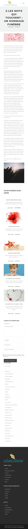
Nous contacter (8, 477)
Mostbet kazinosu (8, 417)
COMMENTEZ (7, 323)
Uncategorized (8, 441)
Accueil (6, 468)
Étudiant (6, 497)
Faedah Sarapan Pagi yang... (14, 199)
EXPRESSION (17, 26)
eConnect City (21, 527)
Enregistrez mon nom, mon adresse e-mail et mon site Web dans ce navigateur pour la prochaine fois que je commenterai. (13, 355)
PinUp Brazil (7, 425)
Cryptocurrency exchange (10, 386)
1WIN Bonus (7, 371)
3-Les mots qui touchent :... (14, 278)
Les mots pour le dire (14, 253)
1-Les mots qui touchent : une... (14, 304)
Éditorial (6, 493)
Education (7, 394)
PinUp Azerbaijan (8, 422)
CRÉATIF (6, 384)
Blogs (6, 481)
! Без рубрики (17, 207)
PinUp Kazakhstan (8, 428)
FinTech (6, 399)
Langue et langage (8, 509)
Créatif (6, 495)
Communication (8, 507)
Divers (6, 514)
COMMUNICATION (9, 381)
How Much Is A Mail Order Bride (11, 404)
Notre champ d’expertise (9, 470)
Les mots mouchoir (14, 226)
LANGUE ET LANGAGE (9, 410)
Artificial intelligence (9, 376)
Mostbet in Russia (8, 415)
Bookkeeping (7, 379)
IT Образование (8, 407)
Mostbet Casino (8, 412)
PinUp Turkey (7, 433)
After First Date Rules (9, 373)
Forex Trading (7, 402)
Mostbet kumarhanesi (9, 420)
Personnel (7, 491)
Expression (7, 511)
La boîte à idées (8, 475)
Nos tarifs (7, 479)
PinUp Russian (7, 430)
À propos (7, 472)
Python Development (9, 435)
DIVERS (6, 391)
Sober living (7, 438)
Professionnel (7, 489)
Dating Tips (7, 389)
